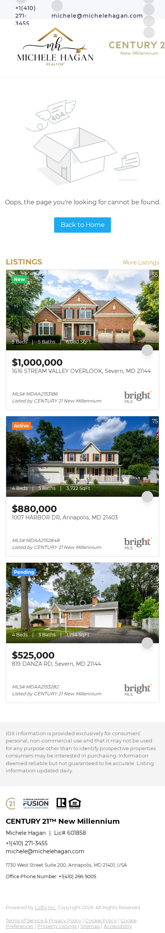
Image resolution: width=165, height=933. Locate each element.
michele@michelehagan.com (45, 851)
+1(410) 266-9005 (77, 876)
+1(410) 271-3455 (27, 843)
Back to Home (83, 224)
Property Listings (57, 926)
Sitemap (90, 926)
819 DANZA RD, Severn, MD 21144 (56, 663)
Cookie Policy (101, 920)
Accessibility (118, 926)
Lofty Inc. (45, 907)
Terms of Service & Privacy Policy (43, 920)
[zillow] (149, 9)
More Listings (141, 262)
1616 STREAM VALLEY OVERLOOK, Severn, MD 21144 (81, 371)
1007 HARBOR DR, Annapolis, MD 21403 (65, 517)
